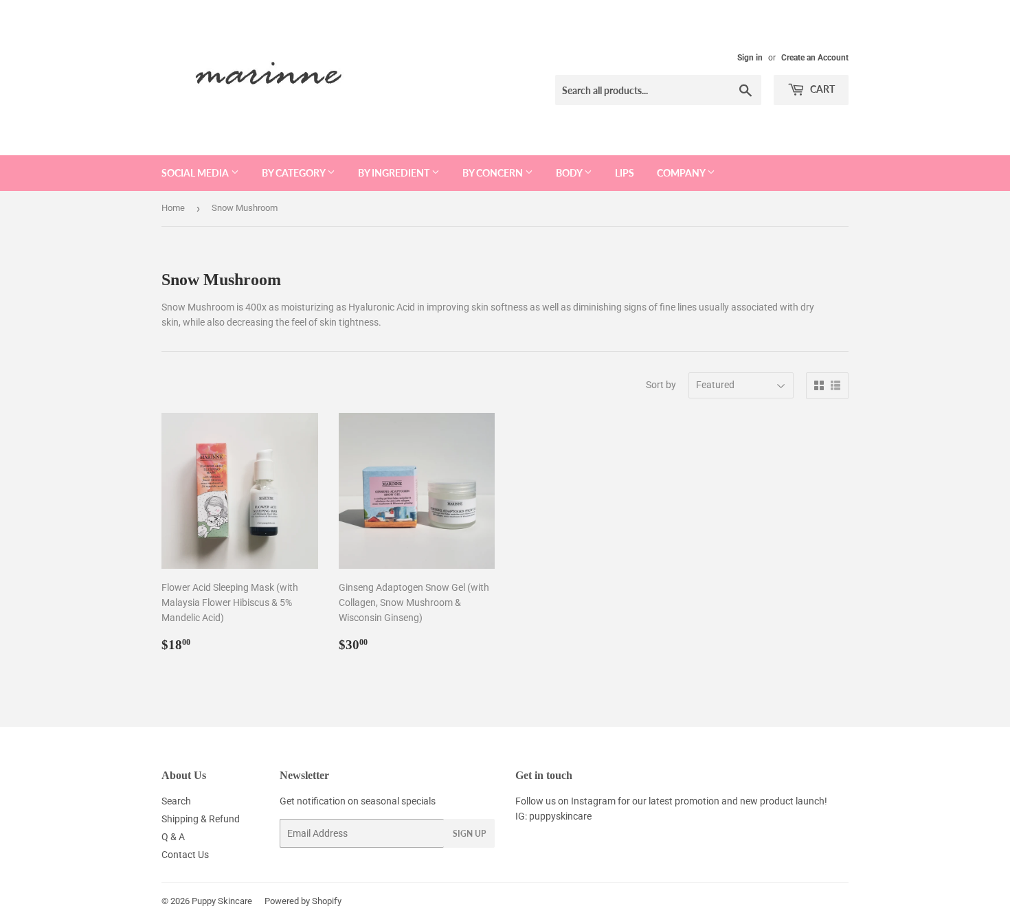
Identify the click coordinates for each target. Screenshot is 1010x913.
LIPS (624, 173)
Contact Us (185, 854)
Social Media (196, 173)
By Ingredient (394, 173)
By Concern (493, 173)
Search (176, 801)
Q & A (173, 836)
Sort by (661, 384)
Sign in (750, 58)
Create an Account (815, 58)
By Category (294, 173)
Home (173, 208)
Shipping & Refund (200, 818)
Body (570, 173)
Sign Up (469, 834)
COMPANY (682, 173)
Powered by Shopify (303, 901)
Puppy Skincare (222, 901)
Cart (821, 89)
